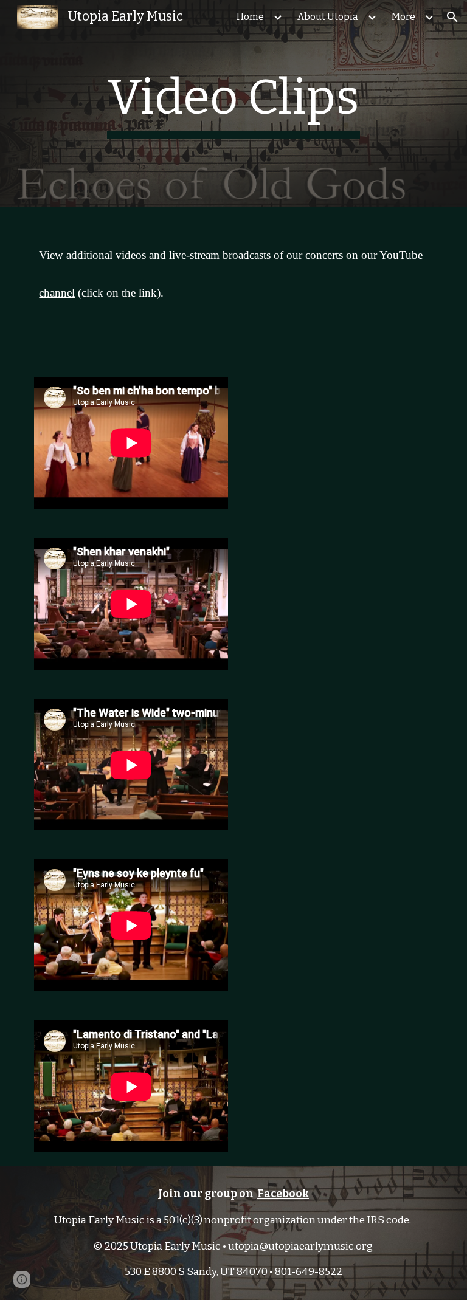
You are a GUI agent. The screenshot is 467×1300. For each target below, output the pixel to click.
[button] (452, 17)
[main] (233, 103)
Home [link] (250, 16)
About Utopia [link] (327, 16)
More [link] (403, 16)
